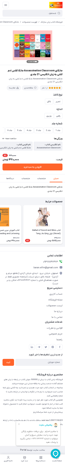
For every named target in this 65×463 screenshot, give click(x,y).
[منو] (6, 5)
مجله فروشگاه (55, 299)
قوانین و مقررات (54, 328)
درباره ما (58, 311)
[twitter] (46, 347)
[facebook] (59, 347)
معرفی (56, 178)
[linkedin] (32, 347)
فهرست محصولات (29, 22)
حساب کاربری (55, 294)
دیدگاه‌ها (10, 178)
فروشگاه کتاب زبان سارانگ (51, 22)
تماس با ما (56, 317)
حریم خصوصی (55, 333)
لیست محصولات (54, 305)
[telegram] (39, 347)
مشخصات (41, 178)
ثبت (8, 362)
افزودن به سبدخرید (32, 167)
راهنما (59, 339)
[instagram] (53, 347)
